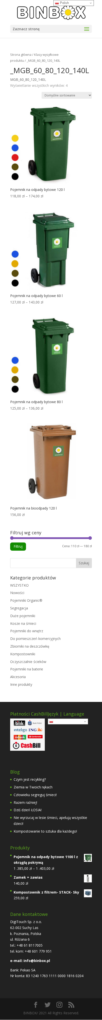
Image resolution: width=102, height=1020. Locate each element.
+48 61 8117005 (29, 945)
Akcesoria (18, 676)
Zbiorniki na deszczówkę (29, 646)
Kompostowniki (22, 654)
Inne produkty (21, 684)
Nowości (17, 592)
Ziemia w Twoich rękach (33, 787)
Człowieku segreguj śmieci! (35, 794)
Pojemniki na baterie (26, 669)
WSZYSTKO (19, 585)
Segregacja (19, 608)
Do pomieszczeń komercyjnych (35, 638)
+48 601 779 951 (38, 951)
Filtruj (18, 546)
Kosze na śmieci (23, 623)
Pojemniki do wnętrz (26, 631)
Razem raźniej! (25, 802)
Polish (58, 721)
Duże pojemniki (22, 615)
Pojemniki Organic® (26, 600)
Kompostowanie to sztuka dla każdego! (45, 831)
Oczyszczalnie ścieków (28, 661)
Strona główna (20, 54)
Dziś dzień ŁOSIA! (28, 810)
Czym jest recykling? (30, 779)
